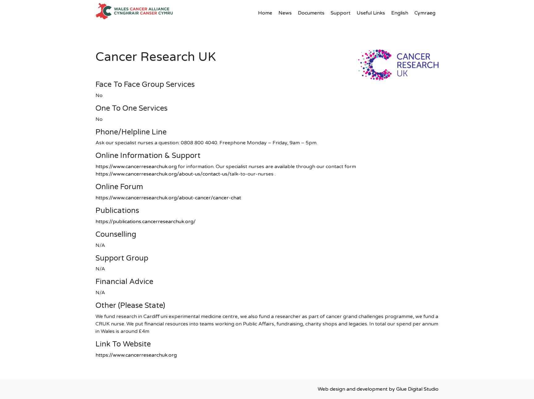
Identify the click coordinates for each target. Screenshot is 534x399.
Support (340, 13)
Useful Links (371, 13)
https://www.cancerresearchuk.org (136, 166)
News (285, 13)
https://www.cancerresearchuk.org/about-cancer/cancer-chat (168, 198)
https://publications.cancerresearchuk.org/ (145, 222)
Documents (311, 13)
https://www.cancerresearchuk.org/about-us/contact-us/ (162, 174)
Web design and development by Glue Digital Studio (378, 389)
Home (265, 13)
